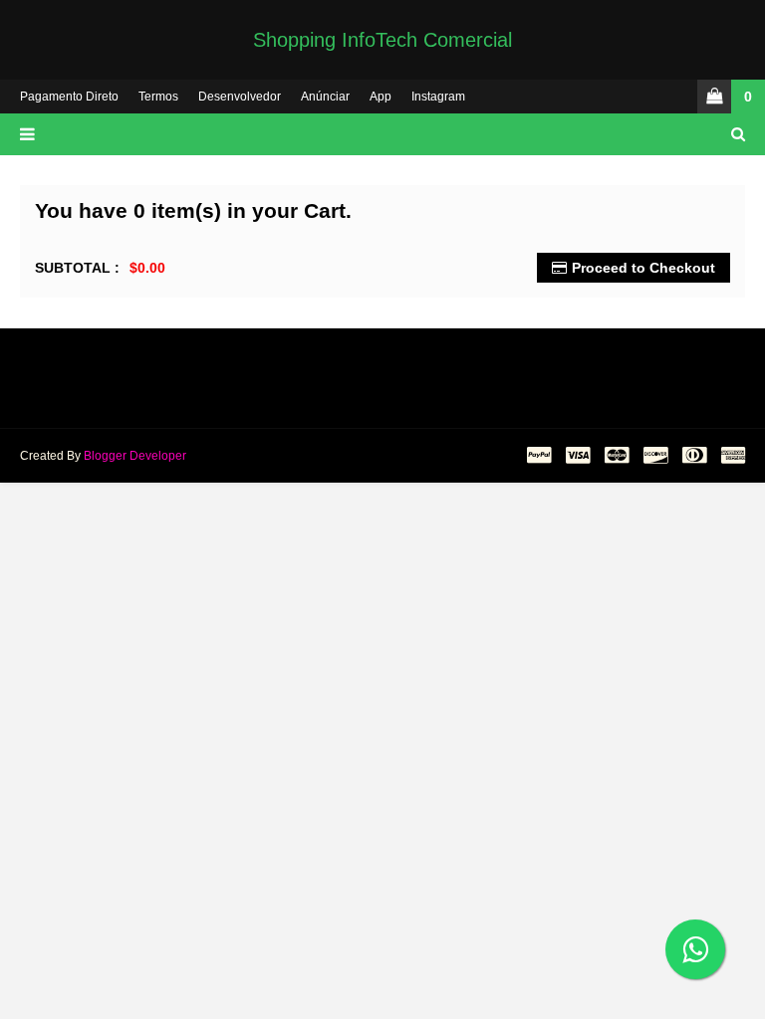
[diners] (694, 456)
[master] (617, 456)
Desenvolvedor (239, 96)
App (380, 96)
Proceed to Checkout (643, 268)
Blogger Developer (135, 456)
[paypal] (539, 456)
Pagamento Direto (69, 96)
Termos (158, 96)
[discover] (655, 456)
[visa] (578, 456)
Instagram (438, 96)
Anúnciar (325, 96)
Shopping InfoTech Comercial (382, 40)
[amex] (730, 456)
